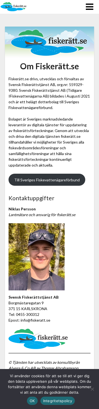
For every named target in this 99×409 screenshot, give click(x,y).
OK (32, 401)
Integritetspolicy (57, 401)
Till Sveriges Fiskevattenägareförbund (47, 180)
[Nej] (92, 389)
